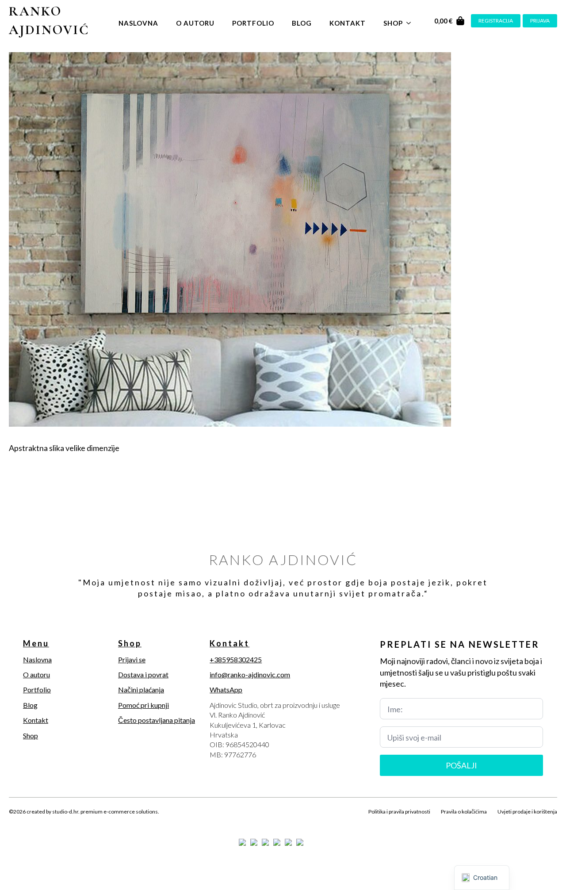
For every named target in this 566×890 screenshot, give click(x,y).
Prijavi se (131, 659)
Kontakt (347, 23)
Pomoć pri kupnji (143, 705)
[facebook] (15, 822)
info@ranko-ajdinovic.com (250, 674)
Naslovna (138, 23)
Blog (302, 23)
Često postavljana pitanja (156, 720)
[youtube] (75, 822)
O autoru (195, 23)
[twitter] (30, 822)
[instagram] (45, 822)
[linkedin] (60, 822)
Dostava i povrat (143, 674)
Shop (393, 23)
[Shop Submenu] (411, 21)
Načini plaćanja (141, 689)
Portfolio (253, 23)
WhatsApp (226, 689)
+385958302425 (236, 659)
